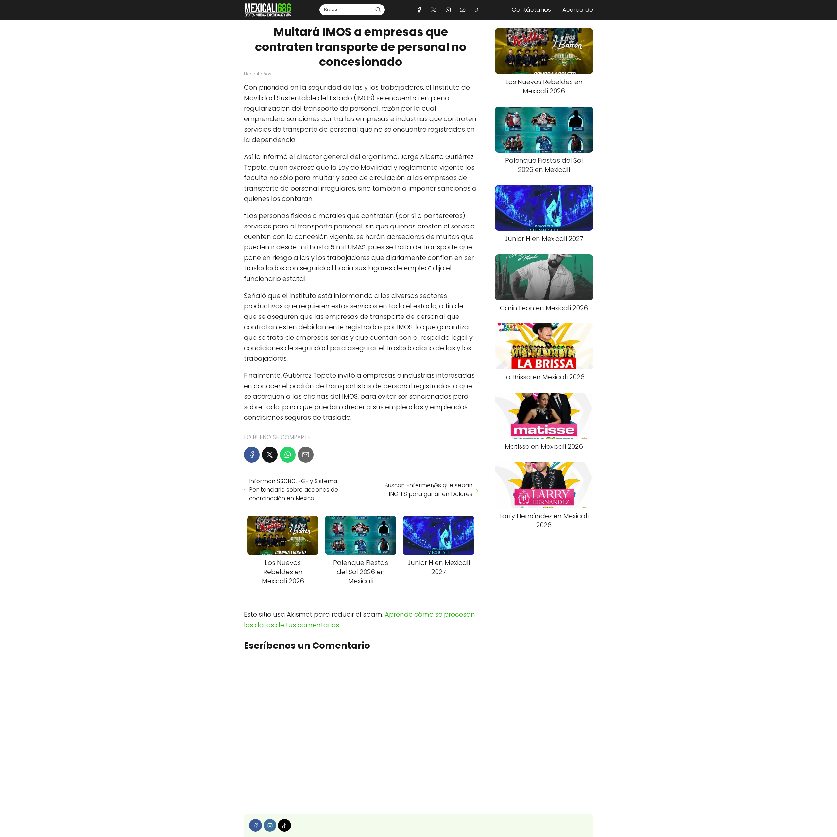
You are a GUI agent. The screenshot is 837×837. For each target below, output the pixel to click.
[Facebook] (419, 9)
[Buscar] (378, 9)
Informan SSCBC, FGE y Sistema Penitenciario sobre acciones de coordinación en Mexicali (293, 489)
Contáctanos (531, 10)
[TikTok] (476, 9)
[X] (433, 9)
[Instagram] (448, 9)
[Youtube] (462, 9)
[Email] (306, 455)
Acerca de (577, 10)
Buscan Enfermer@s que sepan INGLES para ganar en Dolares (428, 490)
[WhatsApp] (288, 455)
